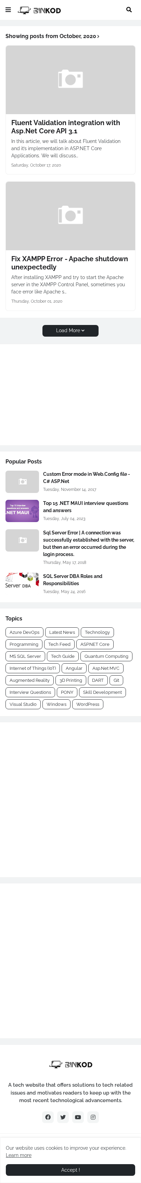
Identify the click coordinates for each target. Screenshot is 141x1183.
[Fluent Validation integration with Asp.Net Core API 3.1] (70, 80)
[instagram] (93, 1117)
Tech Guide (63, 656)
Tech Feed (59, 644)
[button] (8, 10)
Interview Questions (30, 692)
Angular (74, 668)
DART (98, 680)
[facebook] (48, 1117)
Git (116, 680)
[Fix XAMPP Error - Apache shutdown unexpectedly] (70, 216)
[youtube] (78, 1117)
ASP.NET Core (95, 644)
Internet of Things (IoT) (33, 668)
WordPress (87, 704)
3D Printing (71, 680)
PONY (67, 692)
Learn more (18, 1155)
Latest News (62, 632)
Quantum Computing (106, 656)
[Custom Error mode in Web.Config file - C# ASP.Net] (22, 482)
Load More (68, 330)
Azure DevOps (24, 632)
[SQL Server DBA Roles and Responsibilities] (22, 584)
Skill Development (102, 692)
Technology (97, 632)
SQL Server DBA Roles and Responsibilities (72, 580)
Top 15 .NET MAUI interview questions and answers (85, 506)
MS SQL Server (25, 656)
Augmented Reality (30, 680)
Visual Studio (23, 704)
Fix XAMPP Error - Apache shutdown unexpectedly (69, 263)
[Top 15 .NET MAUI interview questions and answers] (22, 511)
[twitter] (63, 1117)
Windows (56, 704)
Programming (24, 644)
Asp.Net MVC (105, 668)
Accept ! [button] (70, 1170)
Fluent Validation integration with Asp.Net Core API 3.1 (65, 127)
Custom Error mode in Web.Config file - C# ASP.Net (86, 477)
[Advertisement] (48, 394)
